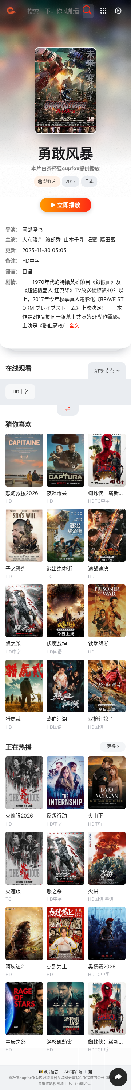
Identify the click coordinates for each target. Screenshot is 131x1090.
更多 (111, 746)
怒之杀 (13, 643)
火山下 (95, 815)
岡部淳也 (32, 229)
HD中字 (20, 392)
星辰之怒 (15, 1041)
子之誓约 (15, 568)
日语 (27, 271)
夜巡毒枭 (57, 493)
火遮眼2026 (19, 815)
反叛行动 (57, 815)
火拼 (93, 891)
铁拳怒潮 (98, 643)
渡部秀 (53, 239)
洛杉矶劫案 (59, 1041)
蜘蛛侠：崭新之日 (107, 493)
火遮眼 (13, 891)
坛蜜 (92, 239)
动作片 (49, 181)
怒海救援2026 (21, 493)
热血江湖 (57, 719)
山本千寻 (74, 239)
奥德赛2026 (102, 966)
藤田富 (107, 239)
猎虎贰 (13, 719)
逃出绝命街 (59, 568)
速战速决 (98, 568)
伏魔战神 (57, 643)
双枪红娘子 (101, 719)
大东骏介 (32, 239)
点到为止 (57, 966)
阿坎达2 (14, 966)
